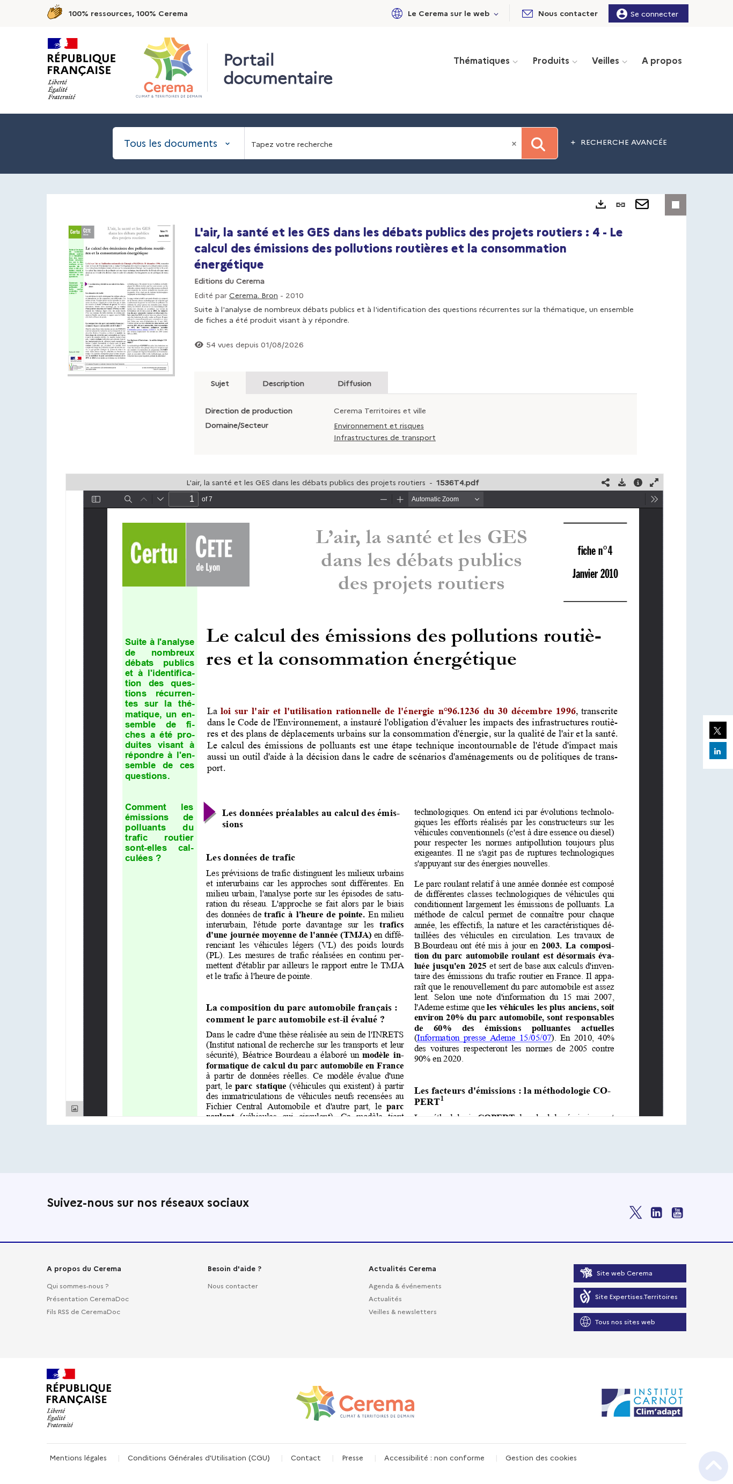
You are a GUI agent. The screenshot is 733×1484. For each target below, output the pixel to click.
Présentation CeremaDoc (88, 1298)
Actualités (385, 1298)
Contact (306, 1457)
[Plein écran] (654, 482)
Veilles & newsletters (403, 1311)
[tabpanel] (366, 659)
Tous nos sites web (625, 1321)
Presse (352, 1457)
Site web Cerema (625, 1272)
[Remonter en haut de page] (713, 1466)
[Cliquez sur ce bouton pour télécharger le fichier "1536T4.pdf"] (621, 482)
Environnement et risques (379, 425)
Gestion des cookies (541, 1457)
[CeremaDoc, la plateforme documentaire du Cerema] (171, 68)
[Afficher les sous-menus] (496, 13)
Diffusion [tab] (354, 382)
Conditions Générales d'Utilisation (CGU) (199, 1457)
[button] (443, 13)
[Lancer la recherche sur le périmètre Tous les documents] (539, 143)
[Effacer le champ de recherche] (515, 143)
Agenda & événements (405, 1285)
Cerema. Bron (253, 295)
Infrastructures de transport (385, 437)
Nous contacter (233, 1285)
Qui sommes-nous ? (77, 1285)
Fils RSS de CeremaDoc (83, 1311)
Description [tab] (283, 382)
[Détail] (638, 482)
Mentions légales (78, 1457)
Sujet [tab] (220, 382)
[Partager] (605, 482)
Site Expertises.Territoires (636, 1296)
